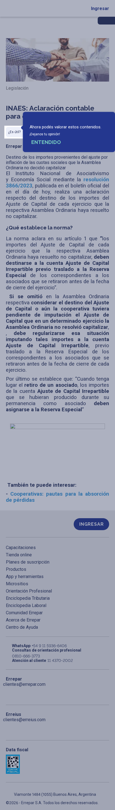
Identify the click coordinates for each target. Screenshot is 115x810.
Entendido (46, 142)
